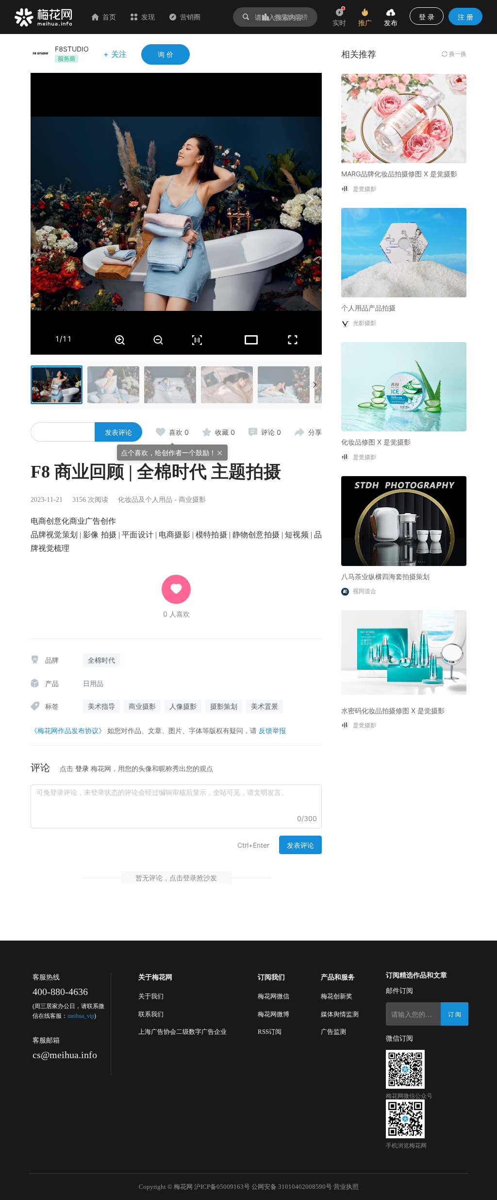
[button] (310, 199)
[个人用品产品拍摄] (403, 252)
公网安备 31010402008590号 (291, 1186)
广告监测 (333, 1031)
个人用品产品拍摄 (368, 308)
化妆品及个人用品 (145, 499)
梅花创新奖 (336, 996)
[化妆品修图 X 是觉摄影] (403, 386)
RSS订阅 (270, 1031)
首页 (109, 17)
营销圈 (190, 17)
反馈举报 (272, 730)
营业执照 (346, 1186)
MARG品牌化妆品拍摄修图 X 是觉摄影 (399, 174)
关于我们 (151, 996)
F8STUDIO (72, 49)
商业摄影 (192, 499)
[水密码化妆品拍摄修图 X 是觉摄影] (403, 654)
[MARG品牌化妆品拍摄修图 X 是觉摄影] (403, 118)
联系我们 (151, 1014)
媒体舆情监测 (340, 1014)
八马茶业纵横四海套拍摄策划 (385, 576)
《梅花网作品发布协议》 (68, 730)
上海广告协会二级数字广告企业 (182, 1031)
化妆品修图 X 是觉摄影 (376, 442)
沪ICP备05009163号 (222, 1186)
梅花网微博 (273, 1014)
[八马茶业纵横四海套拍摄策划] (403, 520)
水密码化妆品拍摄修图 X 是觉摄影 (393, 710)
